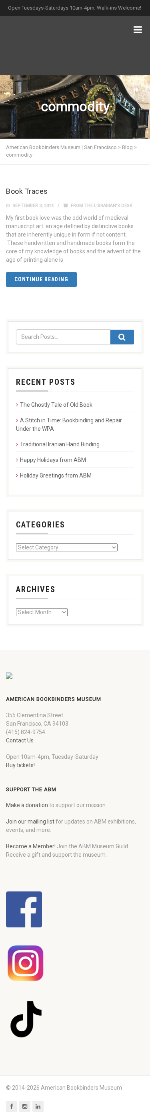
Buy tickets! (20, 765)
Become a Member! (31, 846)
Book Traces (27, 191)
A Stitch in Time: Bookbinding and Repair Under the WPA (69, 424)
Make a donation (27, 805)
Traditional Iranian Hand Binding (60, 444)
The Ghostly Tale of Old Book (56, 405)
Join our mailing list (30, 821)
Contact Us (20, 740)
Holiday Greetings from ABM (56, 475)
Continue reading (41, 279)
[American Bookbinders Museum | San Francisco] (48, 45)
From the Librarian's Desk (101, 205)
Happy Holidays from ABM (53, 460)
